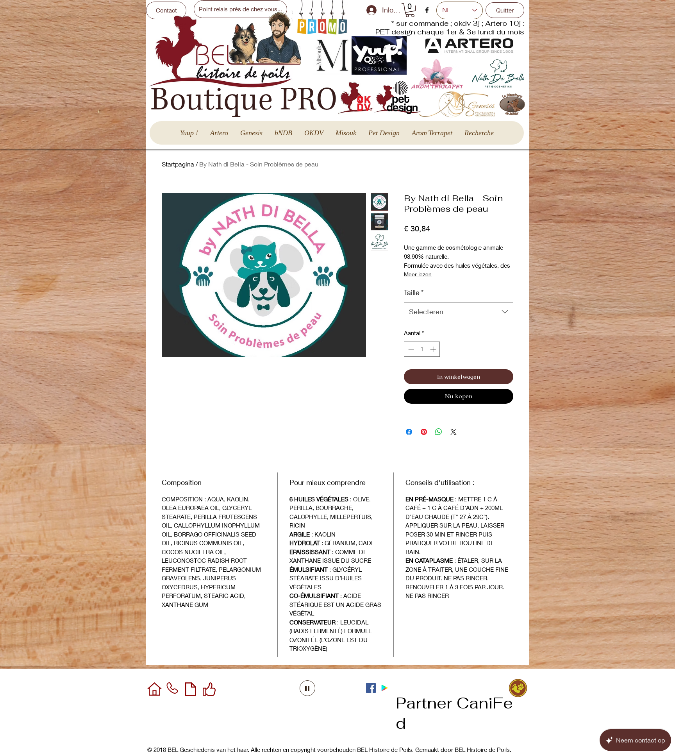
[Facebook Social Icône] (371, 688)
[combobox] (458, 312)
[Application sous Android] (384, 688)
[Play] (307, 688)
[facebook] (427, 10)
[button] (410, 10)
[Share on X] (453, 432)
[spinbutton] (422, 349)
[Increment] (434, 349)
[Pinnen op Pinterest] (424, 432)
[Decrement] (410, 349)
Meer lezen (418, 274)
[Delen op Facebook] (409, 432)
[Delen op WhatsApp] (438, 432)
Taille (413, 292)
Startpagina (178, 164)
